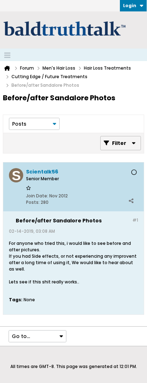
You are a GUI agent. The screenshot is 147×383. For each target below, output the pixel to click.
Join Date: (37, 196)
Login (129, 5)
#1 (135, 220)
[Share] (131, 201)
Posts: (33, 202)
